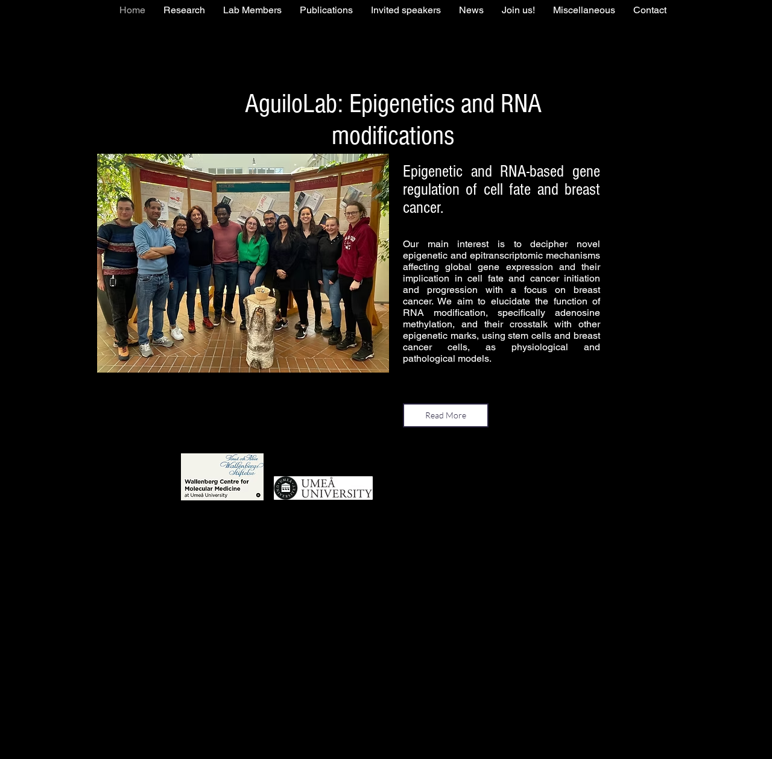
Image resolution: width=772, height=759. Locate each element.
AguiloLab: (297, 104)
